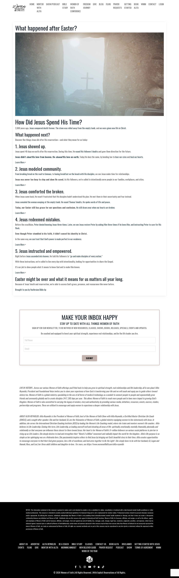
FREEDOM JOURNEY (86, 6)
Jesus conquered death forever (42, 128)
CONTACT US (100, 544)
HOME (32, 4)
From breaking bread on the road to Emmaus (33, 174)
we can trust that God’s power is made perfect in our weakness (55, 239)
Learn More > (20, 162)
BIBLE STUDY (65, 6)
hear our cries (121, 157)
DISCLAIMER (127, 544)
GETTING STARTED (128, 6)
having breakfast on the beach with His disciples (74, 174)
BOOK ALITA (136, 6)
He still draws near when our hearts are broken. (95, 207)
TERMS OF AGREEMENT (144, 547)
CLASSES (89, 544)
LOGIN (161, 4)
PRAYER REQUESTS (117, 6)
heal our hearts (136, 157)
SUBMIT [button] (89, 358)
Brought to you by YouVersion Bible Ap (30, 289)
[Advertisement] (89, 478)
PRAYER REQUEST (106, 547)
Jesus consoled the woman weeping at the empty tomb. (38, 202)
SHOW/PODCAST (53, 4)
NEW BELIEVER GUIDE (87, 547)
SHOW (129, 547)
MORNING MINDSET (68, 547)
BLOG (101, 4)
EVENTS (21, 547)
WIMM (143, 4)
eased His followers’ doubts (86, 151)
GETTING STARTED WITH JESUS (147, 544)
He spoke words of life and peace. (96, 202)
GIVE (95, 4)
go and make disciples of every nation (85, 256)
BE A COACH (64, 544)
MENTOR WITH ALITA (40, 8)
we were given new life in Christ (113, 128)
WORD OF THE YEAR (89, 551)
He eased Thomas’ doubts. (71, 202)
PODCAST (120, 547)
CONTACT (152, 4)
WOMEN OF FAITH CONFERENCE (75, 8)
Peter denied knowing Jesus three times (50, 224)
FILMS (108, 4)
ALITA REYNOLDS (49, 544)
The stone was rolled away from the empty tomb (75, 128)
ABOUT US (23, 544)
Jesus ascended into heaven (37, 256)
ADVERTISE (35, 544)
